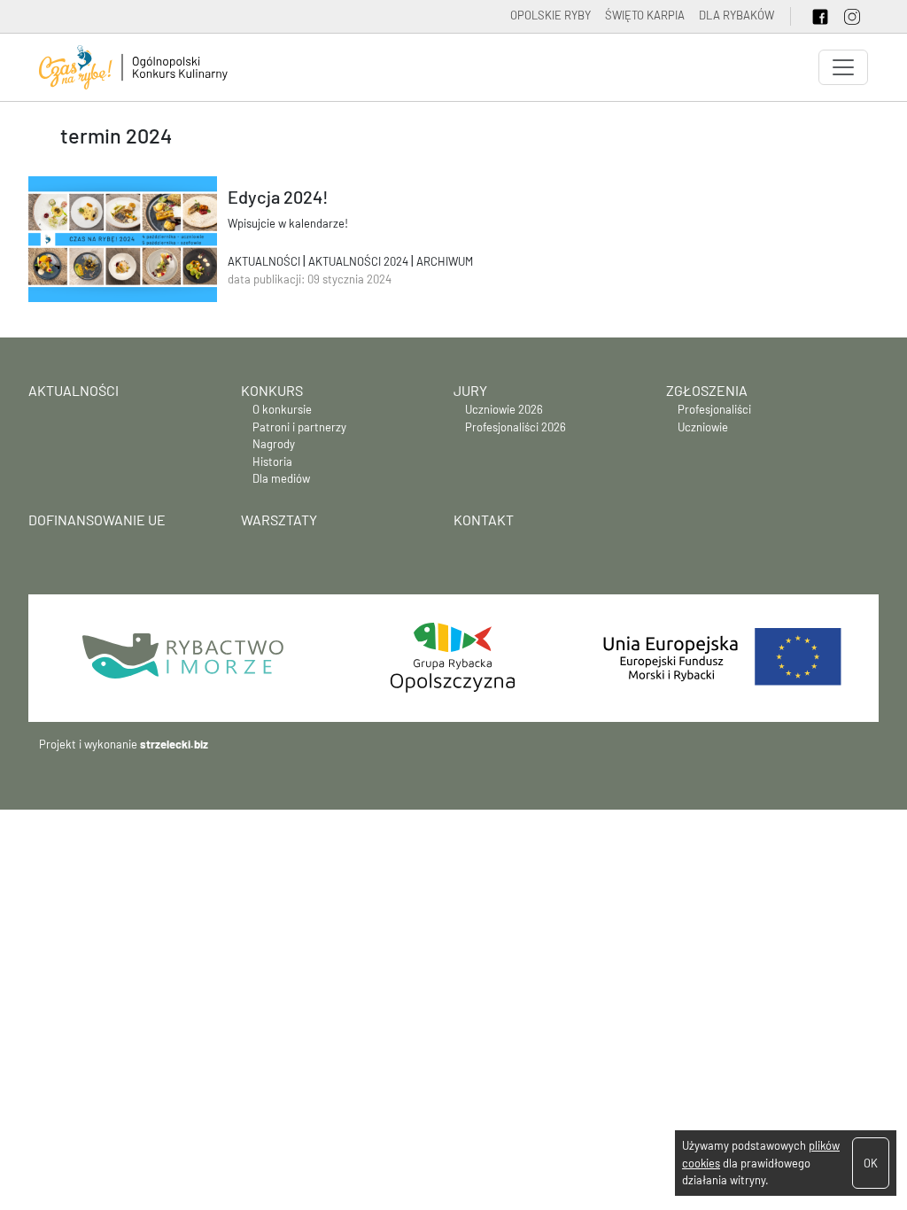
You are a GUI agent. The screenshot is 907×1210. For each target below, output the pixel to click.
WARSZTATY (279, 519)
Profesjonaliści (714, 409)
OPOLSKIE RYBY (550, 15)
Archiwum (444, 261)
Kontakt (484, 519)
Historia (272, 461)
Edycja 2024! (278, 196)
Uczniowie (703, 427)
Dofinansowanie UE (97, 519)
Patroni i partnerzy (299, 427)
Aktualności (265, 261)
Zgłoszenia (707, 390)
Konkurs (272, 390)
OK (871, 1163)
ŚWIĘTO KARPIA (645, 15)
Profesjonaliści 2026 (515, 427)
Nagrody (273, 444)
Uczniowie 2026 (504, 409)
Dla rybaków (736, 15)
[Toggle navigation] (843, 67)
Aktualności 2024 (359, 261)
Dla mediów (281, 478)
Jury (470, 390)
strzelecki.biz (174, 744)
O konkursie (282, 409)
